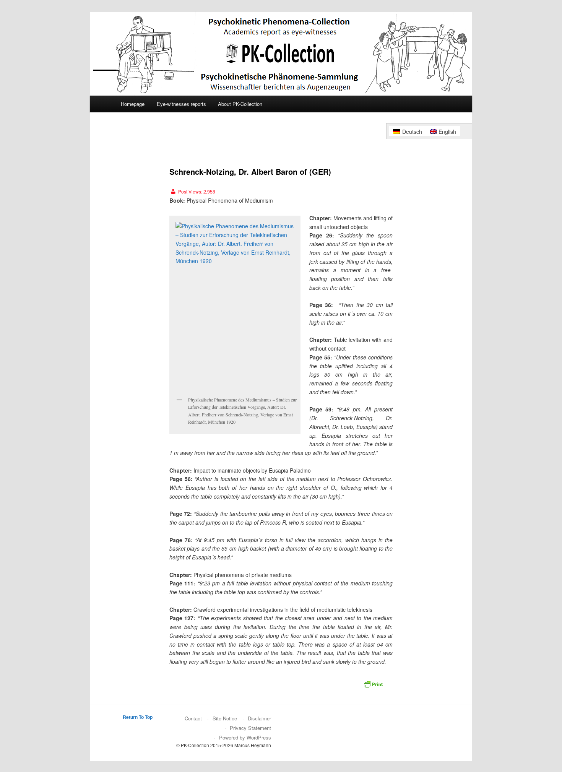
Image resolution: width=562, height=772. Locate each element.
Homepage (133, 103)
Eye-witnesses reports (181, 103)
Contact (193, 718)
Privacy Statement (250, 727)
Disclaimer (259, 718)
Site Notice (225, 718)
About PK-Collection (240, 103)
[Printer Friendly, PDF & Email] (374, 686)
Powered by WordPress (245, 737)
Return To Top (138, 716)
